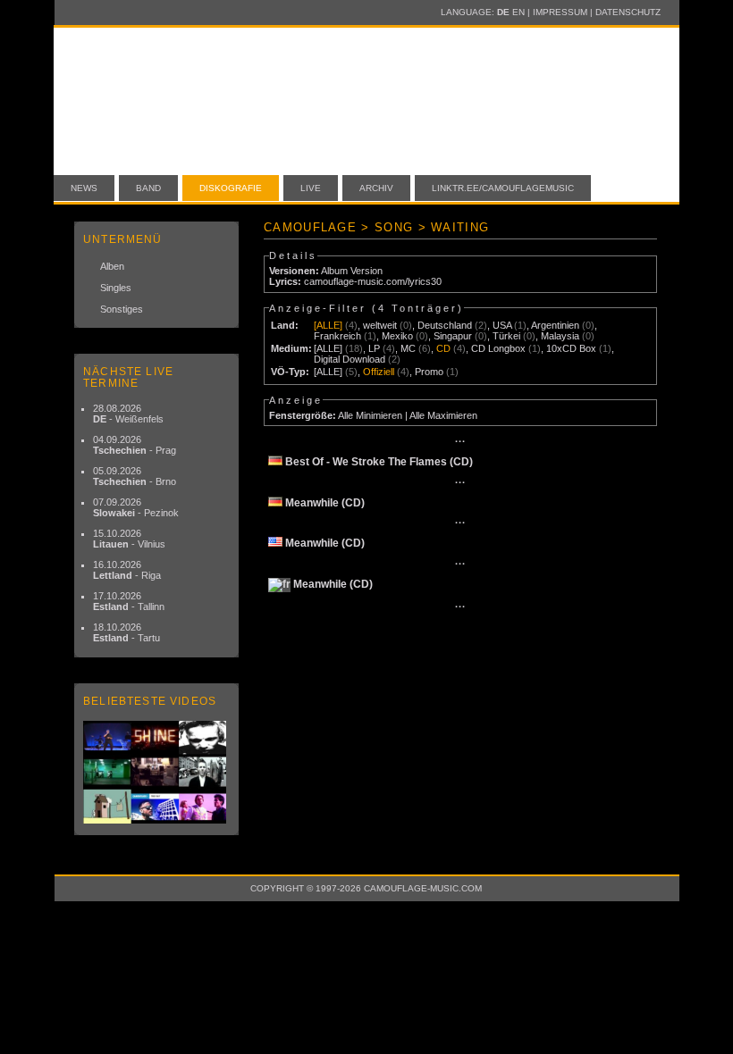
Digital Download (349, 359)
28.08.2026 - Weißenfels (128, 413)
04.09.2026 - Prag (134, 445)
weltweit (380, 325)
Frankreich (337, 335)
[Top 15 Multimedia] (156, 772)
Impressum (560, 12)
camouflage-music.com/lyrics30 (373, 281)
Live (310, 188)
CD (443, 348)
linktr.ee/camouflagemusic (503, 188)
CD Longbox (498, 348)
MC (408, 348)
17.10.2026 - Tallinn (128, 601)
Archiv (376, 188)
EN (518, 12)
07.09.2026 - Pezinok (136, 507)
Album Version (352, 270)
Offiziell (378, 371)
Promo (429, 371)
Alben (112, 266)
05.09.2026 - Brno (134, 476)
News (84, 188)
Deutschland (444, 325)
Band (148, 188)
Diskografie (230, 188)
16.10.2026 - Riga (127, 570)
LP (374, 348)
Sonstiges (121, 309)
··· (460, 441)
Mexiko (397, 335)
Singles (115, 287)
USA (502, 325)
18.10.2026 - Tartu (126, 632)
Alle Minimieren (370, 415)
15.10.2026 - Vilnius (129, 538)
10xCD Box (571, 348)
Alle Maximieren (443, 415)
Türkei (506, 335)
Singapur (453, 335)
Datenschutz (628, 12)
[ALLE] (328, 325)
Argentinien (555, 325)
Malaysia (560, 335)
